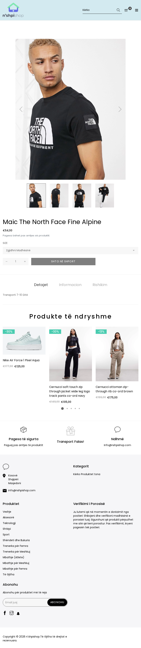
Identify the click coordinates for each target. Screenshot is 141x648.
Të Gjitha (8, 574)
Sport (6, 534)
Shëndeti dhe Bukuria (16, 540)
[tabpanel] (24, 348)
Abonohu (57, 602)
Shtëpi (7, 529)
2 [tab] (67, 408)
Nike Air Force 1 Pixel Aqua (21, 360)
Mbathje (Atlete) (13, 557)
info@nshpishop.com (21, 490)
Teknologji (9, 523)
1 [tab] (62, 408)
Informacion (70, 284)
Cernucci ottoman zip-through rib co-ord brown (114, 389)
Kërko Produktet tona (86, 474)
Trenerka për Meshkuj (16, 551)
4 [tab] (75, 408)
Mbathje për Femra (15, 569)
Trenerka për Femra (15, 546)
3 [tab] (71, 408)
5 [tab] (79, 408)
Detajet (41, 284)
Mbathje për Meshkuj (16, 563)
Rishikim (100, 284)
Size (5, 243)
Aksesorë (8, 517)
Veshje (7, 512)
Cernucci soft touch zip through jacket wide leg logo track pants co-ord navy (69, 391)
